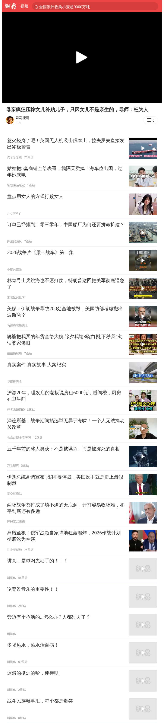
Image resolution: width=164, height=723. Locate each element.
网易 (10, 6)
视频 (24, 6)
